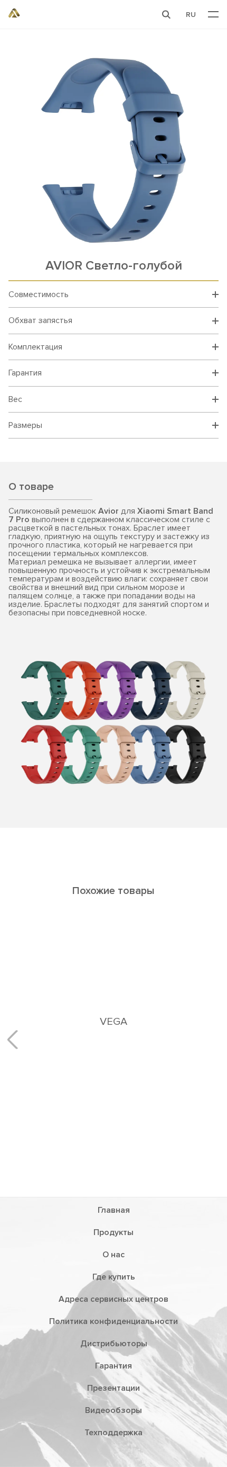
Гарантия (113, 1366)
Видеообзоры (113, 1410)
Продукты (113, 1232)
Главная (114, 1210)
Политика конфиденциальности (113, 1321)
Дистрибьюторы (113, 1343)
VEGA (113, 1021)
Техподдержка (113, 1432)
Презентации (113, 1388)
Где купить (113, 1277)
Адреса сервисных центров (113, 1299)
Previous (16, 1040)
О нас (113, 1254)
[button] (166, 14)
